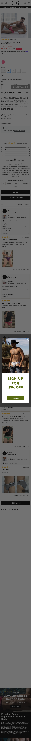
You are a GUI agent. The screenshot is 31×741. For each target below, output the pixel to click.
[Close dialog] (27, 339)
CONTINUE (15, 398)
